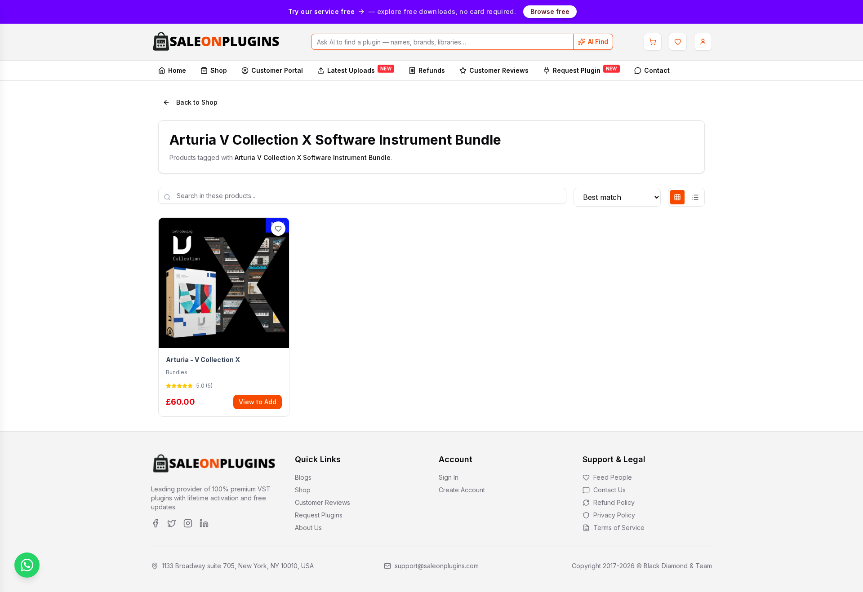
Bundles (176, 372)
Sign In (448, 477)
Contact (657, 70)
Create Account (462, 490)
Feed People (612, 477)
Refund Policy (614, 502)
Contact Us (609, 490)
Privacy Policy (614, 515)
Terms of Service (619, 527)
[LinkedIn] (204, 523)
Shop (218, 70)
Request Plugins (319, 515)
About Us (308, 527)
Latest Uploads (359, 70)
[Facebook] (155, 523)
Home (177, 70)
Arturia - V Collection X (203, 359)
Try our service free (321, 11)
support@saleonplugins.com (437, 566)
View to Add (257, 402)
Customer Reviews (499, 70)
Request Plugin (585, 70)
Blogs (303, 477)
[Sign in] (703, 42)
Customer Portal (277, 70)
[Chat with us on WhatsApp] (27, 565)
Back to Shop (197, 102)
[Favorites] (678, 42)
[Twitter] (171, 523)
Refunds (431, 70)
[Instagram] (187, 523)
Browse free (549, 11)
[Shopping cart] (653, 42)
